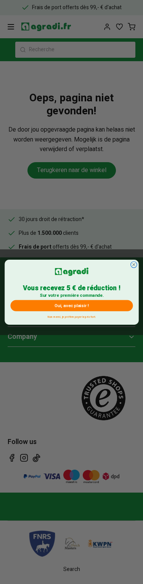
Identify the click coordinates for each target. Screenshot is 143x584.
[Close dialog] (133, 264)
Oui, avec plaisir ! (71, 305)
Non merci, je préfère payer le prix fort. (72, 316)
